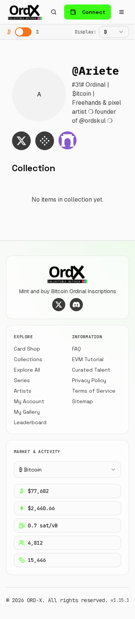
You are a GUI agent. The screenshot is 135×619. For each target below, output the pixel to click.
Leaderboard (30, 422)
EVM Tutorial (88, 359)
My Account (29, 401)
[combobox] (114, 32)
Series (22, 380)
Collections (28, 359)
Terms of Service (94, 390)
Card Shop (27, 348)
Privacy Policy (89, 380)
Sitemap (82, 401)
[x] (21, 140)
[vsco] (44, 140)
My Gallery (27, 411)
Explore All (27, 369)
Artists (23, 390)
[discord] (76, 304)
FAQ (76, 348)
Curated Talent (91, 369)
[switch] (23, 31)
